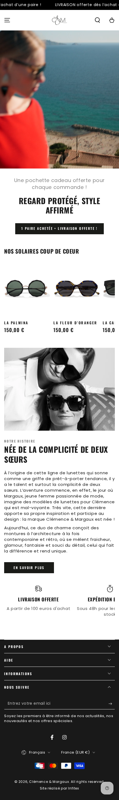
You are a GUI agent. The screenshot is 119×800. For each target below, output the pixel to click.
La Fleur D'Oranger (75, 322)
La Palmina (16, 322)
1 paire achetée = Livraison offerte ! (59, 228)
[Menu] (7, 20)
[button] (97, 20)
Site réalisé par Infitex (59, 788)
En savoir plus (29, 567)
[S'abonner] (111, 704)
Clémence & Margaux (49, 781)
